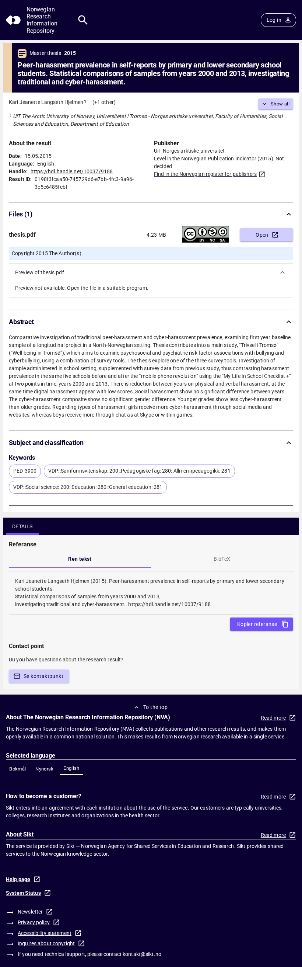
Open (262, 235)
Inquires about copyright (46, 943)
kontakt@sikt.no (142, 954)
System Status (23, 893)
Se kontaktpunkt (43, 676)
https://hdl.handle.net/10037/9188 (72, 171)
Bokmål (17, 769)
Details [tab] (22, 526)
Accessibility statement (44, 933)
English (71, 768)
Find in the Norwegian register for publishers (205, 174)
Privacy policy (34, 922)
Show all (280, 104)
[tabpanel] (151, 593)
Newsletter (30, 912)
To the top (155, 707)
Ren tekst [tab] (80, 559)
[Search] (83, 20)
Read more (273, 718)
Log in (274, 20)
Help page (18, 879)
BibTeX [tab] (222, 559)
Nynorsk (44, 769)
